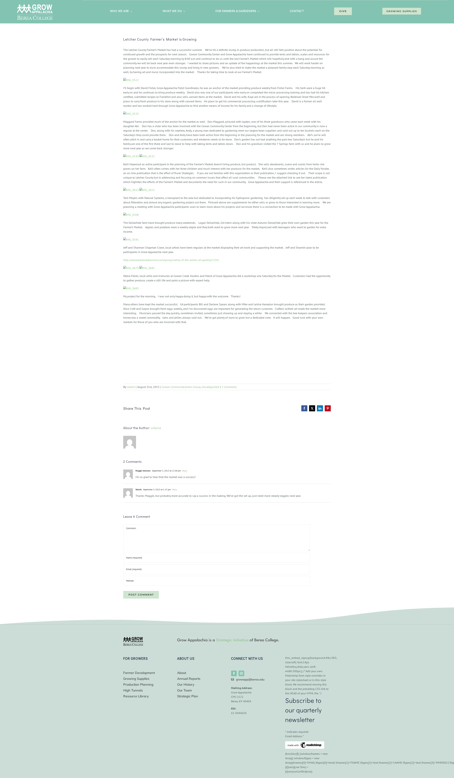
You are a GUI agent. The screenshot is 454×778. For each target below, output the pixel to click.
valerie (131, 387)
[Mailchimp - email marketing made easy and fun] (304, 743)
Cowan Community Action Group (181, 387)
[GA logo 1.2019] (133, 638)
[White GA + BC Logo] (35, 6)
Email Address (294, 736)
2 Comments (229, 387)
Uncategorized (210, 387)
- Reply (184, 470)
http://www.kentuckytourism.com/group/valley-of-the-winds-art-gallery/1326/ (171, 260)
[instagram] (241, 673)
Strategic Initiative (232, 640)
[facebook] (234, 673)
